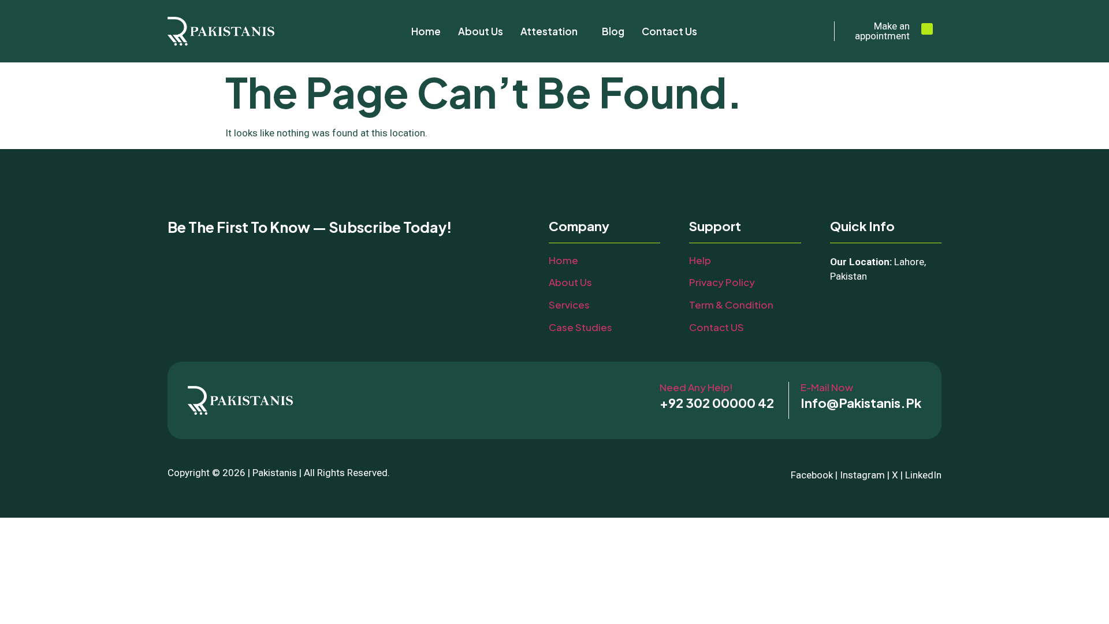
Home (426, 31)
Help (700, 260)
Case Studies (580, 327)
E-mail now (827, 387)
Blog (613, 31)
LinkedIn (923, 475)
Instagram (862, 475)
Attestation (549, 31)
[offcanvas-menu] (927, 29)
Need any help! (696, 387)
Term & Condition (731, 304)
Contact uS (716, 327)
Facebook (812, 475)
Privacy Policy (722, 282)
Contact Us (669, 31)
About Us (480, 31)
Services (569, 304)
